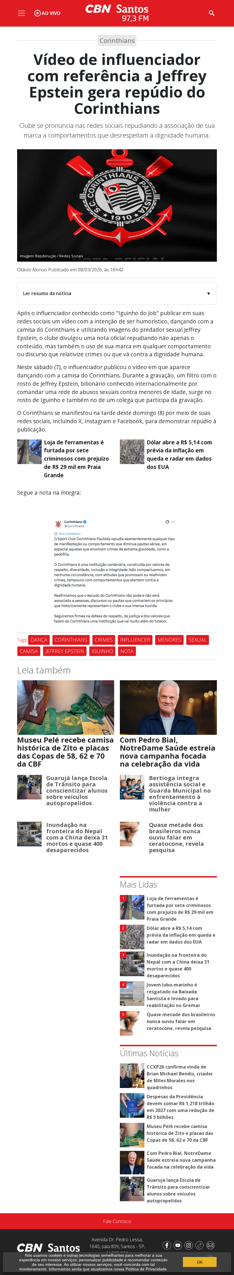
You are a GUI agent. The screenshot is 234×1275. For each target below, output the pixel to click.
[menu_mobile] (21, 13)
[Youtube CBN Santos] (179, 1245)
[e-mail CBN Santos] (211, 1245)
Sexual (198, 639)
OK (200, 1262)
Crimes (104, 639)
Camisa (29, 651)
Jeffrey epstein (64, 651)
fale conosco (117, 1221)
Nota (127, 651)
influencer (135, 639)
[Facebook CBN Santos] (168, 1245)
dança (39, 639)
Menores (169, 639)
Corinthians (71, 639)
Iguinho (102, 651)
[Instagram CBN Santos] (189, 1245)
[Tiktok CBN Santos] (200, 1245)
